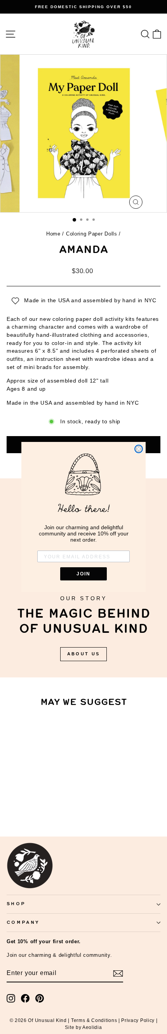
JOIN (83, 574)
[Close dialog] (139, 449)
